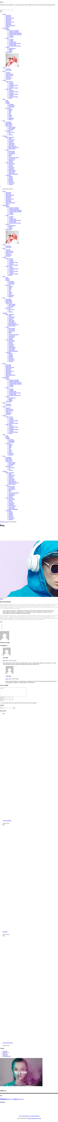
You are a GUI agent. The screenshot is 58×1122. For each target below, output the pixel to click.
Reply (4, 660)
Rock (23, 1099)
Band (8, 1099)
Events (6, 521)
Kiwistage (2, 521)
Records (5, 1055)
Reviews (20, 1099)
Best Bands (5, 931)
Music (4, 1053)
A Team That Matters (7, 820)
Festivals (5, 1052)
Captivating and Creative (8, 1042)
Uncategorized (6, 1056)
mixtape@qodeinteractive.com (34, 1118)
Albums (3, 1099)
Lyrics (11, 1099)
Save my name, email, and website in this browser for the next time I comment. (19, 702)
